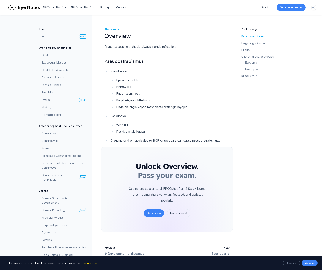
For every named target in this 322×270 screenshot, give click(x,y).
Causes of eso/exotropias (258, 56)
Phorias (246, 49)
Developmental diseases (124, 253)
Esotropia (221, 253)
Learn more (90, 263)
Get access (154, 213)
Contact (121, 7)
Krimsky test (249, 76)
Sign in (265, 7)
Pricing (104, 7)
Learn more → (178, 213)
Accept (309, 262)
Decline (291, 262)
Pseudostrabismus (253, 36)
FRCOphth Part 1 (53, 7)
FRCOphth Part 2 (81, 7)
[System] (314, 7)
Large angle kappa (253, 43)
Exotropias (251, 69)
